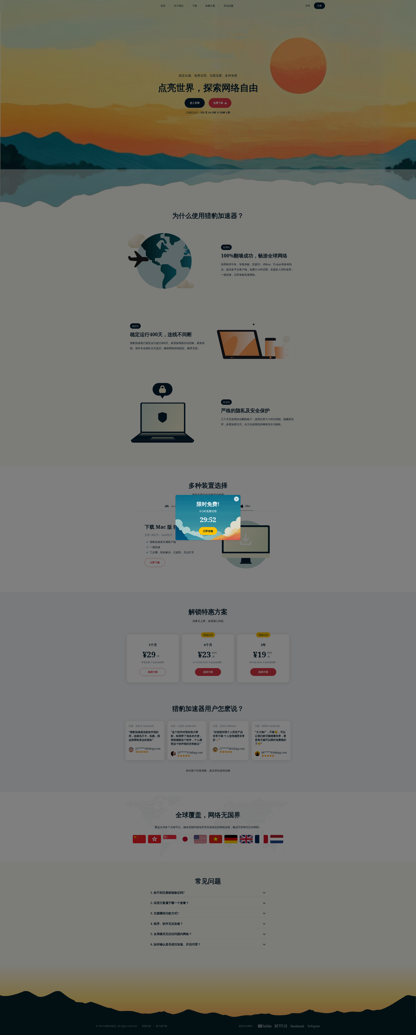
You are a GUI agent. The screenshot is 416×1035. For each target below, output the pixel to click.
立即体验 (208, 531)
